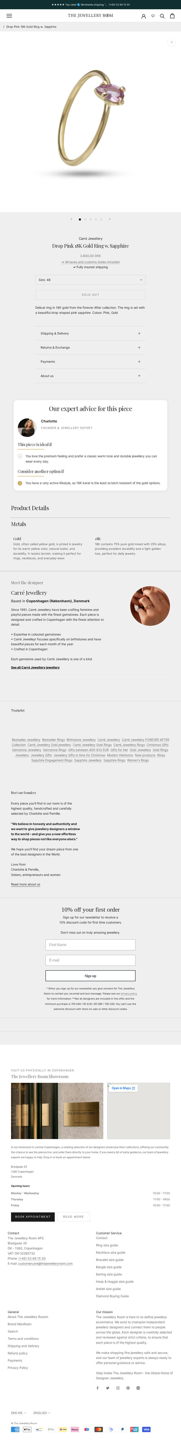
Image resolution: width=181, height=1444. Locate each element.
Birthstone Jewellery (81, 740)
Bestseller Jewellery (26, 740)
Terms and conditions (23, 1338)
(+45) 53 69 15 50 (32, 1258)
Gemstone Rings (54, 750)
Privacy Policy (18, 1368)
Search (13, 1331)
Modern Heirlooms (120, 755)
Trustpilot (18, 710)
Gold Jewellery (140, 750)
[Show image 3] (90, 219)
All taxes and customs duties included (91, 262)
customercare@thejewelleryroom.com (45, 1263)
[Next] (109, 219)
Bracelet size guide (110, 1260)
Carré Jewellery (90, 238)
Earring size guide (109, 1274)
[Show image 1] (80, 219)
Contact (101, 1238)
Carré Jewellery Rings (129, 745)
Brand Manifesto (19, 1324)
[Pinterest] (128, 1387)
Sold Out (90, 294)
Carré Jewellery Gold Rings (92, 745)
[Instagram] (117, 1387)
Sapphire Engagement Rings (51, 760)
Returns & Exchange (55, 347)
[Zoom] (171, 42)
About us (47, 376)
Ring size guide (107, 1245)
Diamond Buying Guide (112, 1296)
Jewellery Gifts (41, 755)
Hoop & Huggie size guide (115, 1281)
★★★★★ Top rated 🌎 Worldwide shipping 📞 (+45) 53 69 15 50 (90, 4)
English (40, 1413)
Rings (161, 755)
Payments (48, 361)
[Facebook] (97, 1387)
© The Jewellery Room (24, 1423)
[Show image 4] (96, 219)
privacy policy (129, 993)
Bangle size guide (109, 1267)
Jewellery (22, 755)
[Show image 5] (101, 219)
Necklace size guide (110, 1252)
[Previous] (71, 219)
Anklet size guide (108, 1289)
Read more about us (25, 884)
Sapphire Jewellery (88, 760)
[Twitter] (107, 1387)
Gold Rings (160, 750)
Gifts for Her (119, 750)
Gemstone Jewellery (26, 750)
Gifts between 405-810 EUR (88, 750)
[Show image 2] (85, 219)
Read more (73, 1216)
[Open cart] (172, 15)
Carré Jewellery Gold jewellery (49, 745)
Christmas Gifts (157, 745)
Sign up (90, 975)
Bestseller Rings (53, 740)
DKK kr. (17, 1413)
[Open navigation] (9, 16)
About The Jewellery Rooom (28, 1317)
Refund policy (18, 1353)
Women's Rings (138, 760)
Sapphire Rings (114, 760)
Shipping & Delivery (55, 333)
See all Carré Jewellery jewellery (35, 667)
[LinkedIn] (138, 1387)
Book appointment (33, 1216)
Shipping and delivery (23, 1346)
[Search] (162, 15)
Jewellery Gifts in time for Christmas (79, 755)
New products (145, 755)
